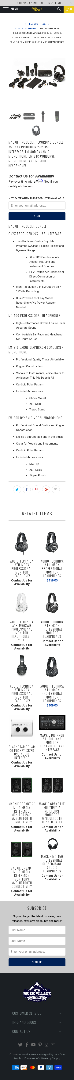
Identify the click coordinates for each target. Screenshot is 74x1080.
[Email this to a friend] (56, 489)
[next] (62, 76)
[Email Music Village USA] (53, 1045)
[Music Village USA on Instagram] (47, 1045)
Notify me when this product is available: (37, 198)
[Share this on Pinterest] (36, 489)
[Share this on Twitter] (17, 489)
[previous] (12, 76)
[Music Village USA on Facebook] (27, 1045)
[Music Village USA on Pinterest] (40, 1045)
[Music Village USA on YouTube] (33, 1045)
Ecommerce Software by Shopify (42, 1058)
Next (44, 24)
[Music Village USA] (37, 9)
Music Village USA (28, 1054)
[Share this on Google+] (46, 489)
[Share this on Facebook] (27, 489)
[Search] (59, 9)
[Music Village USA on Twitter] (20, 1045)
